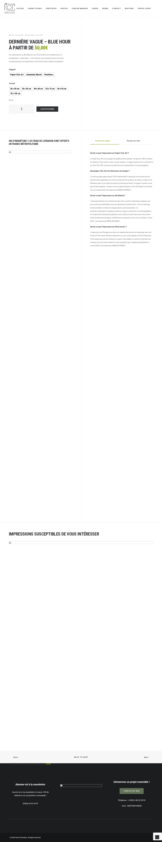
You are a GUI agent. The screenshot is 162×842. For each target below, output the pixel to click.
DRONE (105, 8)
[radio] (16, 75)
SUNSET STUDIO (35, 8)
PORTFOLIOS (51, 8)
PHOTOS (64, 8)
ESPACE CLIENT (144, 8)
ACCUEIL (20, 8)
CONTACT (116, 8)
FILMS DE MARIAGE (80, 8)
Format (12, 83)
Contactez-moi (132, 791)
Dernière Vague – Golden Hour (30, 764)
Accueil (11, 35)
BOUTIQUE (129, 8)
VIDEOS (95, 8)
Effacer (11, 100)
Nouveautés (19, 35)
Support (12, 69)
